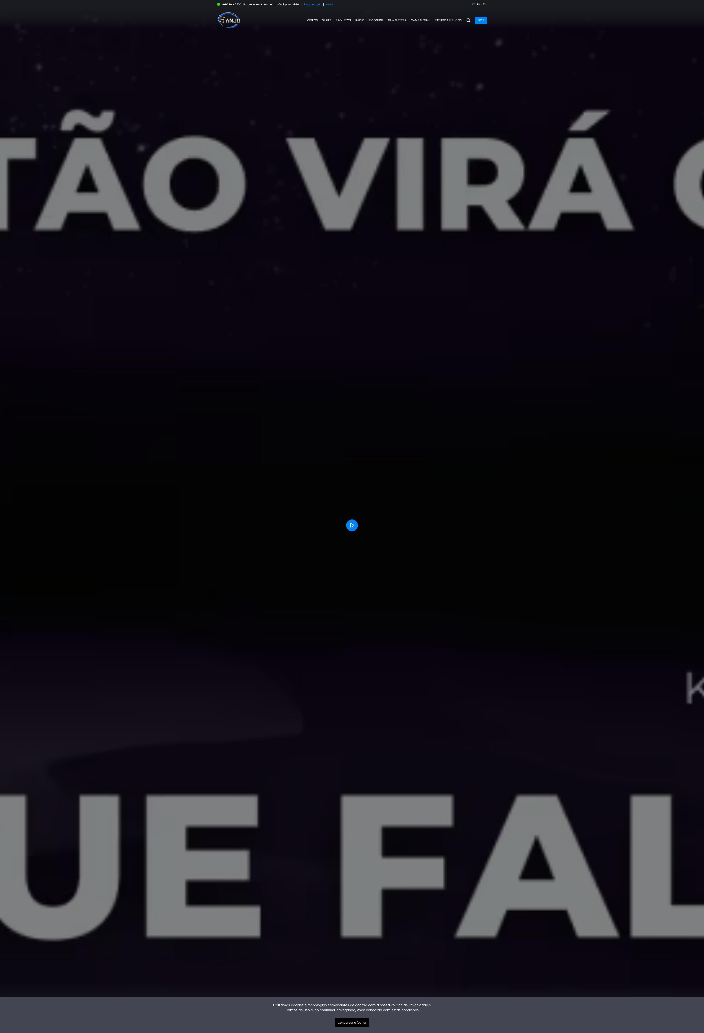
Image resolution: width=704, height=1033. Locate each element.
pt (473, 4)
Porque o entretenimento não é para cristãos (272, 4)
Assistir (329, 4)
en (478, 4)
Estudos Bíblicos (448, 20)
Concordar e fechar (352, 1023)
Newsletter (397, 20)
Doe (481, 20)
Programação (313, 4)
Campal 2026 (420, 20)
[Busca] (468, 20)
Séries (326, 20)
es (484, 4)
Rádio (359, 20)
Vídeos (312, 20)
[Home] (284, 20)
